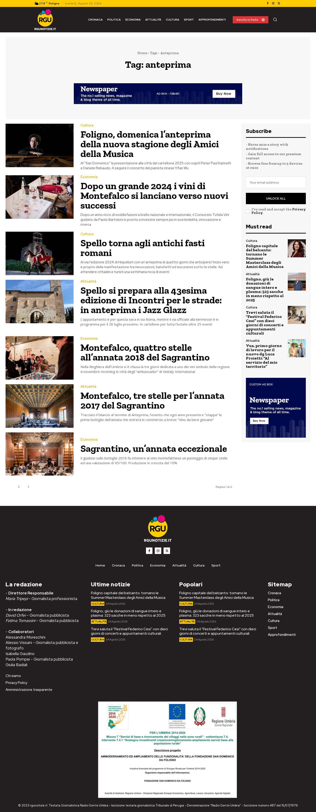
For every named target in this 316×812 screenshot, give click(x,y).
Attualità (88, 281)
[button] (275, 19)
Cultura (87, 125)
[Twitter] (279, 3)
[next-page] (28, 486)
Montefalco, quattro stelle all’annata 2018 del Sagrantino (145, 352)
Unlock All (276, 198)
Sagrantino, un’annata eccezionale (154, 448)
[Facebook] (267, 3)
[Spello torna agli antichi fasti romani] (40, 253)
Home (142, 53)
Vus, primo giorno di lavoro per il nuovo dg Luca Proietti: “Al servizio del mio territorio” (264, 356)
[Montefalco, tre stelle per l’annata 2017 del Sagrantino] (40, 406)
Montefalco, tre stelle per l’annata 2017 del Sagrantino (152, 400)
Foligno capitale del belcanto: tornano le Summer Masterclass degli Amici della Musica (265, 256)
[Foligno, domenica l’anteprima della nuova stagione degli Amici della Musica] (40, 145)
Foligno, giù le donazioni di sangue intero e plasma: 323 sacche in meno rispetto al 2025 (265, 289)
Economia (89, 177)
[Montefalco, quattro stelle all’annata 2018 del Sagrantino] (40, 358)
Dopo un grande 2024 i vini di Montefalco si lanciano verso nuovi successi (154, 195)
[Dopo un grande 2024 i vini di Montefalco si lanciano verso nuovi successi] (40, 197)
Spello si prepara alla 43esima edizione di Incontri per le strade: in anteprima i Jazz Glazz (151, 300)
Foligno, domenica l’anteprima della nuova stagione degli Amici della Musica (150, 144)
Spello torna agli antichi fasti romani (143, 247)
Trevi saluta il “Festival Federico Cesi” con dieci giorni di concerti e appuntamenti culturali (265, 323)
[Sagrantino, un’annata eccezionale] (40, 454)
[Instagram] (273, 3)
